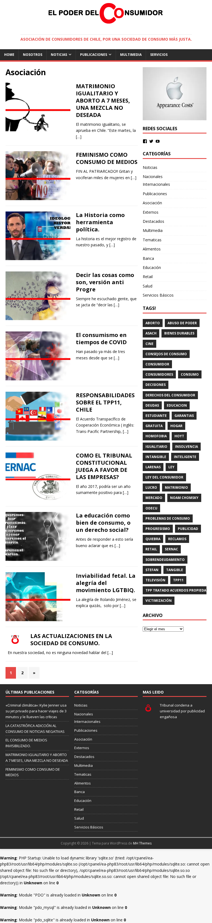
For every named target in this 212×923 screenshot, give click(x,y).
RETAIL (151, 549)
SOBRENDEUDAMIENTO (165, 559)
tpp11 (178, 580)
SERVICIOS (159, 54)
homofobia (156, 436)
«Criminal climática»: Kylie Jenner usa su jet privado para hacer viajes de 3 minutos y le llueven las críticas (36, 711)
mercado (153, 497)
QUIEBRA (152, 539)
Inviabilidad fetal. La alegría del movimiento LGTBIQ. (106, 583)
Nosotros (32, 54)
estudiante (156, 415)
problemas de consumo (167, 518)
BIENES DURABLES (179, 333)
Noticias (59, 54)
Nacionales (153, 176)
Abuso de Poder (182, 323)
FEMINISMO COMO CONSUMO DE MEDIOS (106, 158)
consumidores (159, 374)
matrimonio (176, 487)
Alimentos (152, 249)
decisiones (155, 384)
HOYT (179, 436)
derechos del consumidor (170, 395)
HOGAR (176, 425)
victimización (158, 600)
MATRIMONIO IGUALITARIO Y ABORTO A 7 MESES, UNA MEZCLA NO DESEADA (103, 100)
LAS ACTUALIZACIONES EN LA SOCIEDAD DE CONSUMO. (71, 639)
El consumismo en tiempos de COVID (101, 338)
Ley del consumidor (164, 477)
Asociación (152, 202)
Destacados (153, 221)
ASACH (151, 333)
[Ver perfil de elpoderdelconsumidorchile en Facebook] (145, 141)
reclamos (177, 539)
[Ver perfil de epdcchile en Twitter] (151, 141)
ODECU (151, 508)
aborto (152, 323)
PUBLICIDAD (188, 528)
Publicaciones (93, 54)
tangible (174, 570)
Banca (148, 258)
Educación (152, 267)
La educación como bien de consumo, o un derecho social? (103, 523)
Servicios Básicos (158, 295)
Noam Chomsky (184, 497)
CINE (149, 343)
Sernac (171, 549)
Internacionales (156, 184)
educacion (177, 405)
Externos (150, 212)
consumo (190, 374)
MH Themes (142, 843)
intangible (155, 456)
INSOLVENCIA (186, 446)
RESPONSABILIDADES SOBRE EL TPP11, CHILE (105, 402)
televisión (155, 580)
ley (171, 467)
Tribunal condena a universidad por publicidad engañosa (182, 711)
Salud (147, 286)
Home (9, 54)
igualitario (156, 446)
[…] (78, 136)
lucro (151, 487)
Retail (148, 276)
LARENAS (153, 467)
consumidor (157, 364)
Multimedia (131, 54)
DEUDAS (152, 405)
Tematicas (152, 239)
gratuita (154, 425)
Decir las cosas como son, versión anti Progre (105, 282)
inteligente (185, 456)
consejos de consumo (166, 354)
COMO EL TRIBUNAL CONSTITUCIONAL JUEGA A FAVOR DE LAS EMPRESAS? (104, 466)
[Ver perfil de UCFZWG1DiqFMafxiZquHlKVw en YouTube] (157, 141)
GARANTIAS (184, 415)
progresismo (157, 528)
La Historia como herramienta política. (100, 222)
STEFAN (151, 570)
